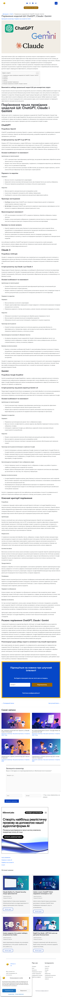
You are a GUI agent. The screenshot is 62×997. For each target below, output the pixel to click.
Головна (34, 966)
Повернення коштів (37, 975)
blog (6, 735)
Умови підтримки (36, 973)
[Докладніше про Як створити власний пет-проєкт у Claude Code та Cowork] (16, 720)
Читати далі (8, 909)
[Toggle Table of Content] (36, 73)
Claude (46, 970)
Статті (29, 19)
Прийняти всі (9, 990)
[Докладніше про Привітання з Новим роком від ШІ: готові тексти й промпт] (46, 746)
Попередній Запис (8, 703)
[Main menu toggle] (56, 3)
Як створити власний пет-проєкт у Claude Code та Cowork (15, 731)
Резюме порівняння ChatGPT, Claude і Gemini (15, 83)
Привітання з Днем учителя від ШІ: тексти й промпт (15, 757)
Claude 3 (5, 78)
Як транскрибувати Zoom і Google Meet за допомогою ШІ (46, 731)
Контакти (34, 970)
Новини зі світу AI (7, 860)
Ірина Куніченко (7, 896)
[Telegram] (35, 3)
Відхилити (23, 990)
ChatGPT (5, 77)
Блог (33, 968)
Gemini (5, 80)
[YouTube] (27, 3)
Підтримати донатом (50, 975)
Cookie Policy (11, 994)
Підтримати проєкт (37, 971)
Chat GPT (47, 966)
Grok (46, 971)
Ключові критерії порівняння (11, 82)
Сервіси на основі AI (21, 19)
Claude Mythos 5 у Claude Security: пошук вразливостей (14, 892)
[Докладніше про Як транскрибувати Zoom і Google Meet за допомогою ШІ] (46, 720)
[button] (29, 978)
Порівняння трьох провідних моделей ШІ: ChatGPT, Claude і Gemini (20, 75)
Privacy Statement (19, 994)
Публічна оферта (36, 977)
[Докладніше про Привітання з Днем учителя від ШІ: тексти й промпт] (16, 746)
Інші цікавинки (6, 857)
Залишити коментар (8, 19)
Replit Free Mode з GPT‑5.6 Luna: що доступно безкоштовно (45, 934)
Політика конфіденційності (42, 990)
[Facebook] (32, 3)
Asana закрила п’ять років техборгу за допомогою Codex (15, 934)
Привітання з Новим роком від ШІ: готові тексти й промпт (45, 757)
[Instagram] (30, 3)
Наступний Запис (54, 703)
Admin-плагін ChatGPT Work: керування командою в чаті (43, 892)
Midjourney (48, 973)
